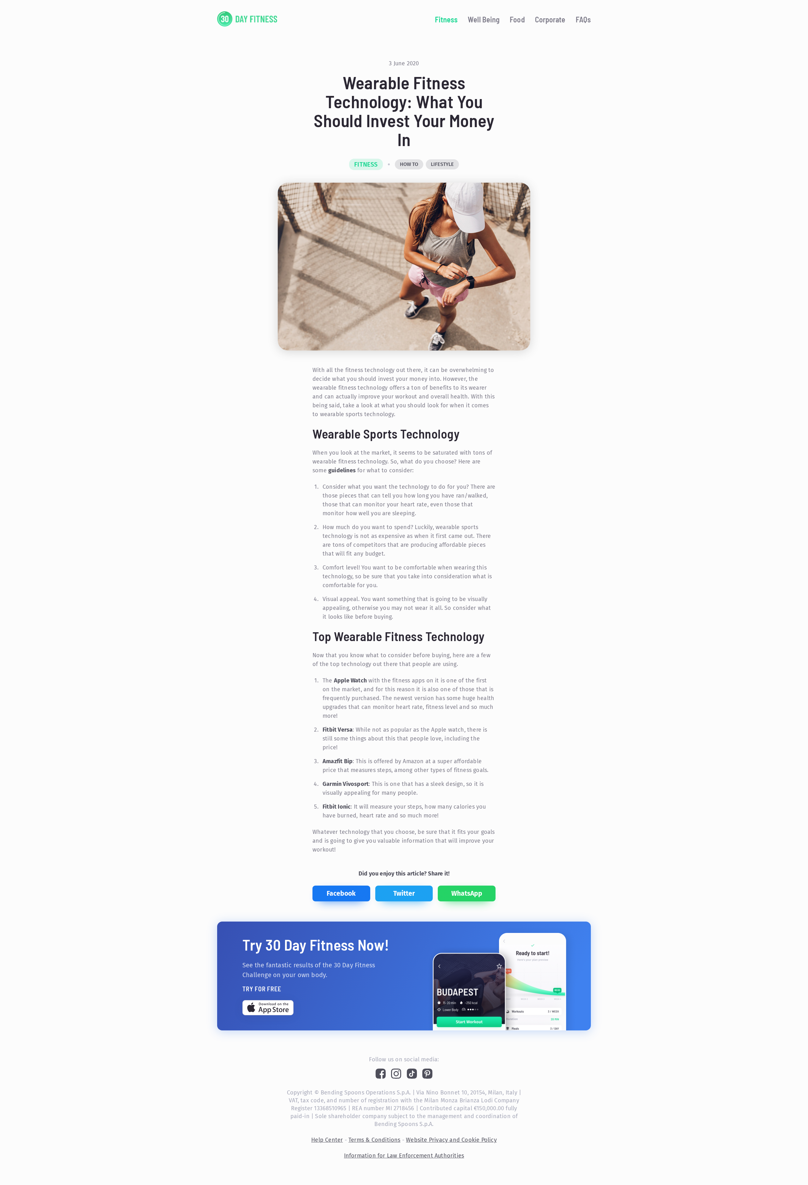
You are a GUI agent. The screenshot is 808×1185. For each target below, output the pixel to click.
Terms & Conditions (374, 1139)
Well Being (484, 19)
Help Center (327, 1139)
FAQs (583, 19)
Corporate (550, 19)
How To (409, 164)
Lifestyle (442, 164)
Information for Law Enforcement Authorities (404, 1155)
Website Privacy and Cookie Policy (451, 1139)
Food (517, 19)
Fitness (446, 19)
